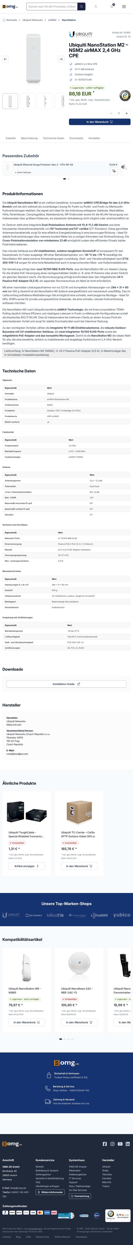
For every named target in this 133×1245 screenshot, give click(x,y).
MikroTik (106, 1182)
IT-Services (75, 1178)
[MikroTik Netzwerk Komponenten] (55, 915)
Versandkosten (36, 1228)
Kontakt (40, 1166)
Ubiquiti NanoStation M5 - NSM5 (25, 990)
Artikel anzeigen (24, 866)
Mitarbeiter (75, 1170)
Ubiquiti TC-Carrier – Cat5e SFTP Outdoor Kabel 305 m (78, 834)
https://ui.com (13, 724)
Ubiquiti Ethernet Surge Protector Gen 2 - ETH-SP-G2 (43, 164)
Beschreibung (29, 138)
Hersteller (94, 138)
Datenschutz (42, 1236)
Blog (18, 1236)
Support (73, 1182)
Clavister (106, 1178)
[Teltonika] (33, 915)
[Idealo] (97, 1215)
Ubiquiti (106, 1166)
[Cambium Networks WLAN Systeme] (77, 915)
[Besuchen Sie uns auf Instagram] (112, 1144)
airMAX (52, 20)
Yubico (105, 1186)
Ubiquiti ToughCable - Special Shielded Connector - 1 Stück (27, 834)
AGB (28, 1236)
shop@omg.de (18, 1188)
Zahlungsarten (43, 1174)
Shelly (105, 1170)
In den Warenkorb (98, 121)
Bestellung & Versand (47, 1170)
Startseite (11, 20)
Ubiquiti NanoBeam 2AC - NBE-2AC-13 (77, 990)
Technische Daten (53, 138)
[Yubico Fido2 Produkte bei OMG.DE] (122, 915)
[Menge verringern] (111, 113)
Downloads (76, 138)
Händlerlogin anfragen (47, 1186)
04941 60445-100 (79, 1090)
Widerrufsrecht (62, 1236)
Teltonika (107, 1174)
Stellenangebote (77, 1174)
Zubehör (11, 138)
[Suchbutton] (81, 6)
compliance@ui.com (17, 753)
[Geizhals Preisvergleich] (84, 1215)
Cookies (6, 1236)
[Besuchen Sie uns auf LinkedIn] (128, 1144)
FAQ (38, 1182)
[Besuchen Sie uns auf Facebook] (105, 1144)
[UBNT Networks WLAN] (11, 915)
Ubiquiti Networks (33, 20)
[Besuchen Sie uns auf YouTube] (120, 1144)
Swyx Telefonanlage (79, 1186)
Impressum (81, 1236)
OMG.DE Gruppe (78, 1166)
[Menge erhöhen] (127, 113)
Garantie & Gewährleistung (50, 1178)
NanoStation (69, 20)
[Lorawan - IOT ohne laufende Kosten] (100, 915)
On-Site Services (78, 1190)
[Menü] (129, 1211)
